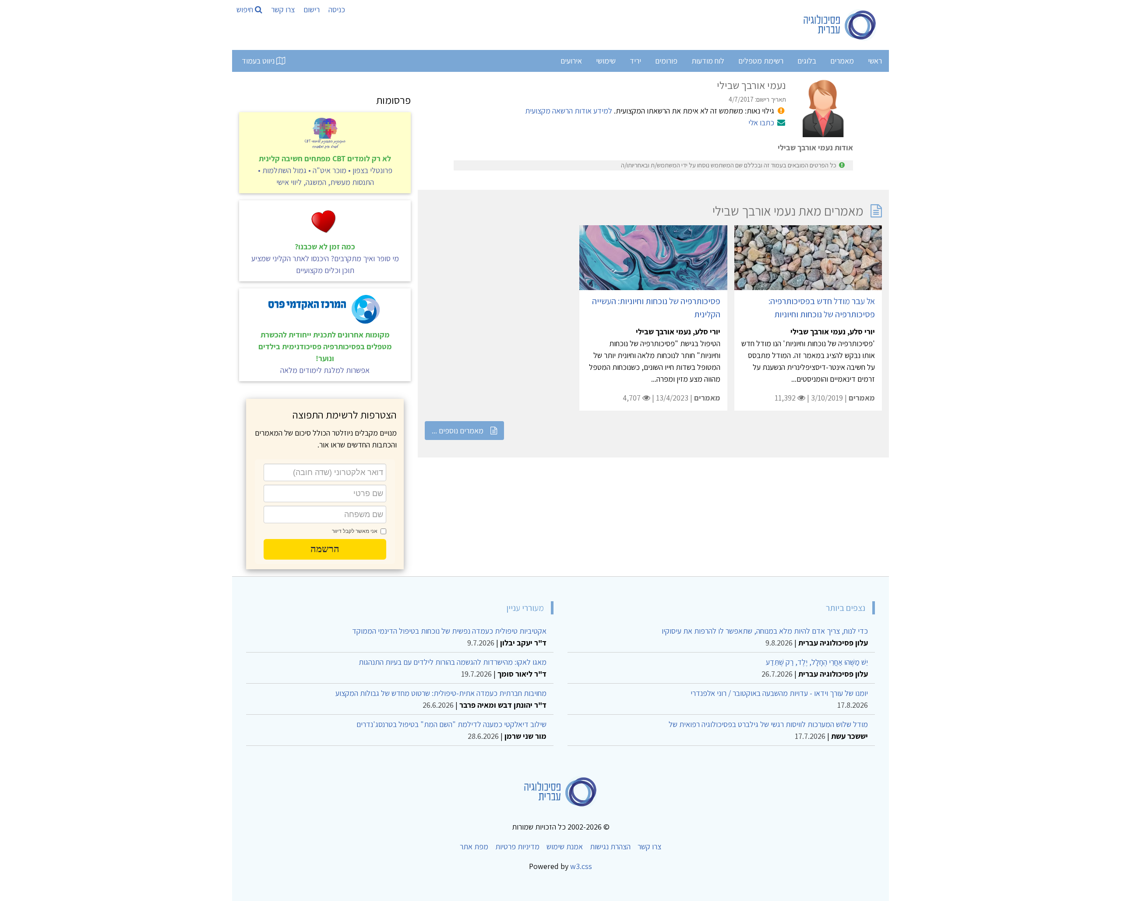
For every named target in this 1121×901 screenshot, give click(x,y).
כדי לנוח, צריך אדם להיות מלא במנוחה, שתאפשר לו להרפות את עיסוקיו (765, 631)
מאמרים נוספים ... (457, 431)
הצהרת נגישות (610, 846)
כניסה (336, 9)
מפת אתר (474, 846)
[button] (325, 549)
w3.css (581, 866)
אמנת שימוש (564, 846)
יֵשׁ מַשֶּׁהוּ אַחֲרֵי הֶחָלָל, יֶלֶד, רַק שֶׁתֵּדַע (817, 662)
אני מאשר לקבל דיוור (354, 531)
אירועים (571, 61)
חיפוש (245, 9)
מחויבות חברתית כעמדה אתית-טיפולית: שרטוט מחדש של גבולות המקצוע (440, 693)
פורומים (666, 61)
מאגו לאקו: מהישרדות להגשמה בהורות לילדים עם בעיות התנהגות (452, 662)
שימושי (606, 61)
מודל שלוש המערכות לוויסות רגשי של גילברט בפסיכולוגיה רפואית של (768, 724)
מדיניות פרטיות (517, 846)
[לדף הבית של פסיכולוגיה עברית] (840, 25)
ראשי (875, 61)
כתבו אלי (761, 122)
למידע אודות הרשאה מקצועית (568, 111)
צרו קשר (283, 9)
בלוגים (806, 61)
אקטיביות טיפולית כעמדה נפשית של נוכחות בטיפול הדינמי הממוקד (449, 631)
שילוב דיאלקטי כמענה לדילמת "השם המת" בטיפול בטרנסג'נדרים (451, 724)
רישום (311, 9)
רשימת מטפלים (760, 61)
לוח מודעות (707, 61)
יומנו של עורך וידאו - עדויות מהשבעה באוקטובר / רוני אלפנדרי (779, 693)
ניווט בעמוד (259, 61)
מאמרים (842, 61)
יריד (635, 61)
